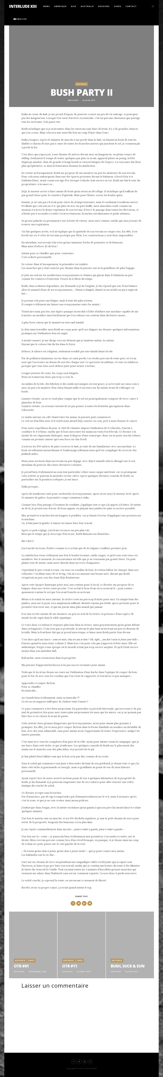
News (46, 6)
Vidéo (117, 6)
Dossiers (104, 6)
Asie (73, 6)
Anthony (73, 100)
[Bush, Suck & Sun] (130, 945)
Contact (131, 6)
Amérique (60, 6)
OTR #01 (21, 966)
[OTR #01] (33, 945)
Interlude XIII (23, 6)
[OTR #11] (81, 945)
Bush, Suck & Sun (128, 966)
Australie (87, 6)
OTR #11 (69, 966)
